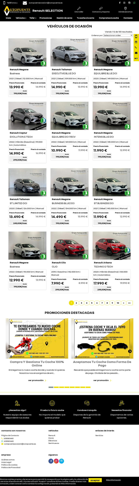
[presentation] (9, 351)
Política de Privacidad (10, 467)
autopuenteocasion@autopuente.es (20, 444)
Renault (51, 435)
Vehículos (20, 18)
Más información (68, 483)
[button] (51, 387)
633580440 (9, 438)
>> (129, 302)
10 (118, 302)
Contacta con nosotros (13, 430)
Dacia (51, 438)
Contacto (128, 18)
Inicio (8, 18)
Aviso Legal (6, 462)
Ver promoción (36, 380)
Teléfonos (11, 2)
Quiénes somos (8, 460)
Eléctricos (52, 441)
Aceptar (95, 480)
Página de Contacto (10, 435)
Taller (32, 18)
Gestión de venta (64, 18)
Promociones (46, 18)
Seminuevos (53, 443)
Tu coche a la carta (85, 18)
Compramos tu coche (109, 18)
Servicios (99, 435)
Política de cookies (9, 465)
